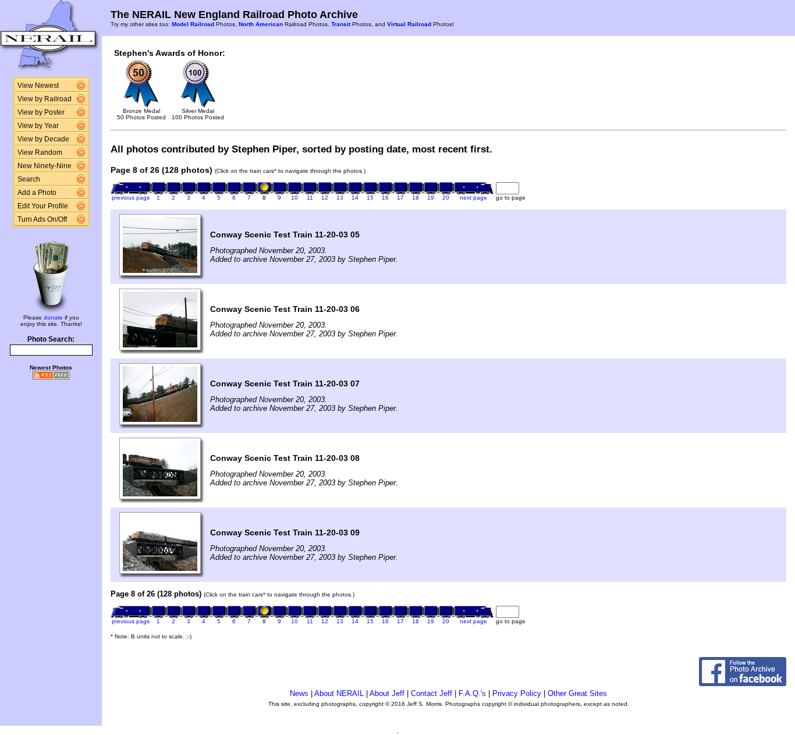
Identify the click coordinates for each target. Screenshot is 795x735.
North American (261, 24)
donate (53, 317)
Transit (340, 24)
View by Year (38, 125)
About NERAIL (339, 693)
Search (28, 179)
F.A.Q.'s (472, 693)
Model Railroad (193, 24)
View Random (39, 152)
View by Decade (43, 139)
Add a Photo (36, 192)
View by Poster (41, 112)
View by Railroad (44, 98)
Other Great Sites (577, 693)
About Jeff (387, 693)
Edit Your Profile (42, 206)
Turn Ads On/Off (42, 219)
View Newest (38, 85)
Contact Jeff (431, 693)
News (299, 693)
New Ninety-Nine (44, 165)
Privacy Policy (516, 693)
